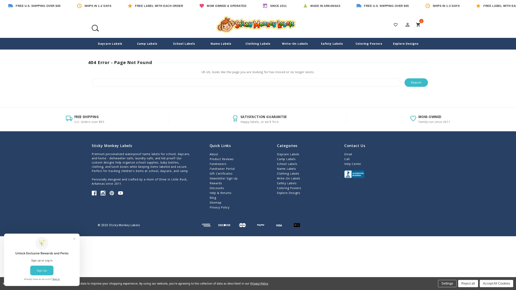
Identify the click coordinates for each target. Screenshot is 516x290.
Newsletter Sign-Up (224, 178)
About (214, 154)
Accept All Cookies (496, 283)
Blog (213, 198)
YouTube (120, 193)
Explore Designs (406, 44)
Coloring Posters (369, 44)
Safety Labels (332, 44)
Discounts (217, 188)
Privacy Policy (220, 207)
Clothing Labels (258, 44)
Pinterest (111, 193)
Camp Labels (147, 44)
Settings (447, 283)
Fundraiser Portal (222, 169)
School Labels (184, 44)
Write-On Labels (295, 44)
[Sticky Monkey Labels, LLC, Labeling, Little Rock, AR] (354, 174)
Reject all (468, 283)
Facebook (94, 193)
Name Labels (221, 44)
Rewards (216, 183)
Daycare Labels (110, 44)
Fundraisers (218, 164)
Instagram (103, 193)
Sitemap (216, 202)
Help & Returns (221, 193)
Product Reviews (222, 159)
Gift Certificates (221, 173)
